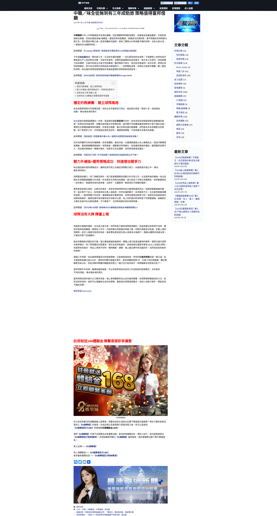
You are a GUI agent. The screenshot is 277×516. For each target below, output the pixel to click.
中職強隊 (113, 66)
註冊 (196, 3)
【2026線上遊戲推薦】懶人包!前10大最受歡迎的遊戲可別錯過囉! (186, 173)
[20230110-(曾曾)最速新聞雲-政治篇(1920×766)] (121, 485)
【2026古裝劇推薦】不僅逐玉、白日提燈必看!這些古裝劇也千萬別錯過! (187, 160)
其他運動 (180, 120)
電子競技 (180, 112)
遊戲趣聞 (148, 8)
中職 (84, 509)
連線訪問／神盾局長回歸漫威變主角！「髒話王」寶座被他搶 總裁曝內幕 (105, 512)
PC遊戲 (179, 100)
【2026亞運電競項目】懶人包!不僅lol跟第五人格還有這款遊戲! (187, 211)
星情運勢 (176, 8)
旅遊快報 (180, 59)
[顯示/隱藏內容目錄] (112, 83)
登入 (190, 3)
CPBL (78, 509)
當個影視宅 (181, 75)
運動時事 (132, 8)
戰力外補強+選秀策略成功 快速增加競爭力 (96, 89)
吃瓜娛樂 (116, 8)
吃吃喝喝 (180, 55)
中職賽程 (90, 509)
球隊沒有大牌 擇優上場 (87, 93)
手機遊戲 (180, 104)
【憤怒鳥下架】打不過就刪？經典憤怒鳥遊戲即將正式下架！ (111, 155)
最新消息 (88, 8)
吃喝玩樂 (101, 8)
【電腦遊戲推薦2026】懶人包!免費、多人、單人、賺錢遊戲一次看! (187, 198)
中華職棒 (99, 509)
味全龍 (77, 121)
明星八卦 (180, 71)
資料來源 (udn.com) (82, 291)
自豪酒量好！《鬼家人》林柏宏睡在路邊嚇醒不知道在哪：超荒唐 (101, 515)
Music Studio (181, 67)
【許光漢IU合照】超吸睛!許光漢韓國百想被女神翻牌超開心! (111, 207)
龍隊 (115, 41)
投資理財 (163, 8)
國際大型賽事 (182, 125)
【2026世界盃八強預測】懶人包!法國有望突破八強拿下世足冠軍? (187, 186)
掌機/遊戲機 (181, 108)
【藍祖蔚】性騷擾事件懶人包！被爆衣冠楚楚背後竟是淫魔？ (111, 136)
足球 (178, 137)
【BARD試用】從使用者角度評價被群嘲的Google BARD (108, 75)
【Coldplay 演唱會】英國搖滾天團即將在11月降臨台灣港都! (110, 50)
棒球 (178, 129)
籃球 (178, 133)
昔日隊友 (121, 108)
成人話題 (189, 8)
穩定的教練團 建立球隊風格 (89, 86)
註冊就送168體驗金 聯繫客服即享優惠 (93, 96)
